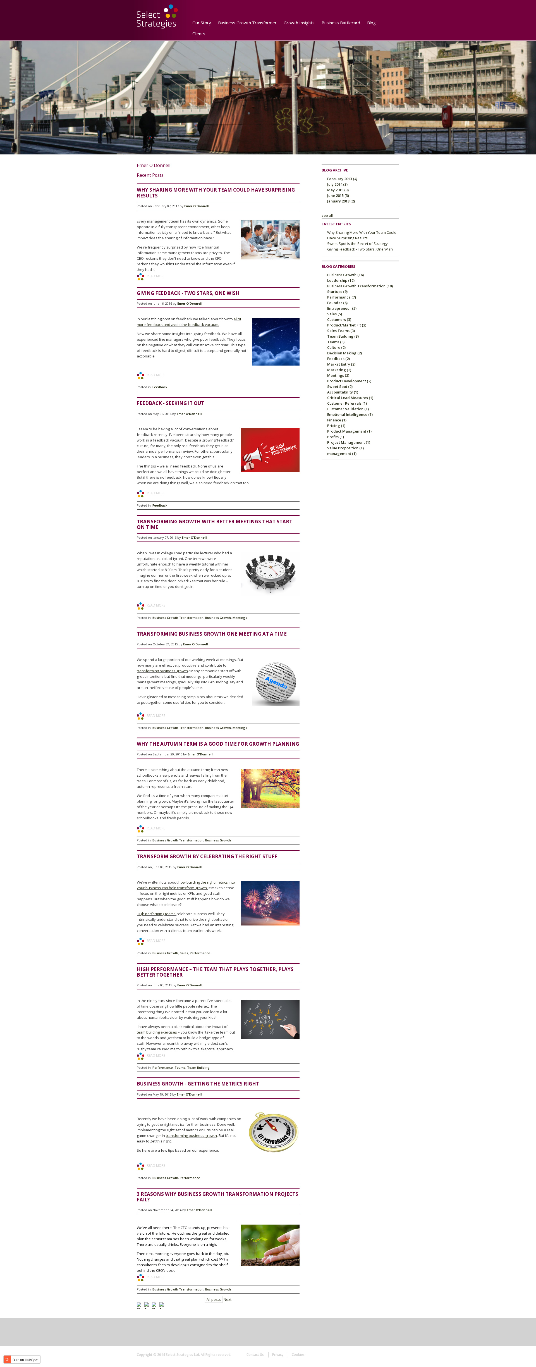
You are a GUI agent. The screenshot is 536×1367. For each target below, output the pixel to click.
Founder (337, 302)
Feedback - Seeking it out (170, 403)
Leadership (341, 280)
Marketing (339, 369)
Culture (336, 347)
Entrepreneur (341, 308)
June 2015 (338, 195)
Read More (156, 276)
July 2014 (337, 184)
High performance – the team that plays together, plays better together (215, 972)
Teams (179, 1067)
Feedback (159, 387)
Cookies (298, 1354)
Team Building (198, 1067)
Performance (200, 953)
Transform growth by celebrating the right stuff (207, 856)
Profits (335, 436)
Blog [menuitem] (371, 22)
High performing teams (156, 913)
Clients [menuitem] (198, 33)
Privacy (277, 1354)
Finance (336, 420)
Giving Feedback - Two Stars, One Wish (188, 293)
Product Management (349, 431)
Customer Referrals (347, 403)
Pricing (336, 425)
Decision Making (344, 353)
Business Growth (218, 617)
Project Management (348, 442)
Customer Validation (348, 408)
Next (227, 1299)
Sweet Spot (340, 386)
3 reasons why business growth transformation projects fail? (217, 1197)
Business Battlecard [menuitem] (341, 22)
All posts (214, 1299)
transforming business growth (162, 670)
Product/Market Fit (346, 325)
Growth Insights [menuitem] (299, 22)
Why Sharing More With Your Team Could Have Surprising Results (216, 193)
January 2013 (341, 201)
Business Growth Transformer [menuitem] (247, 22)
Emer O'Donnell (196, 206)
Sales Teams (341, 330)
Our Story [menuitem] (201, 22)
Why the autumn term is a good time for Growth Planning (218, 744)
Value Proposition (345, 447)
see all (327, 215)
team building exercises (157, 1032)
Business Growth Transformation (178, 617)
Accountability (342, 392)
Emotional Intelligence (350, 414)
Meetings (240, 617)
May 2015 (338, 189)
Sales (184, 953)
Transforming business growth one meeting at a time (212, 634)
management (341, 453)
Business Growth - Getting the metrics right (198, 1083)
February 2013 (342, 178)
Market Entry (341, 364)
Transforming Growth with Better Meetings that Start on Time (214, 524)
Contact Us (255, 1354)
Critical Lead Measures (350, 397)
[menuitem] (212, 31)
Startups (337, 291)
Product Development (349, 380)
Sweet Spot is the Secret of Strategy (357, 243)
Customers (339, 319)
